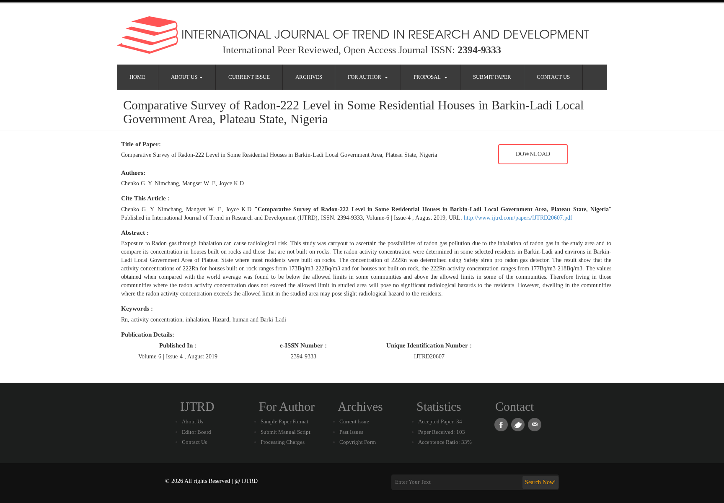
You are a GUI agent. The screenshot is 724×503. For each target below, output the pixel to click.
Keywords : (137, 308)
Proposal (428, 77)
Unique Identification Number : (429, 345)
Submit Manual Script (285, 432)
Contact (514, 406)
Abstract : (135, 232)
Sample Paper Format (284, 421)
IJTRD (197, 406)
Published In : (178, 345)
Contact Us (553, 77)
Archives (308, 77)
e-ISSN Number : (303, 345)
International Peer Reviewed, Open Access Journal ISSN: (361, 49)
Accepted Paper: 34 (440, 421)
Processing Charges (283, 442)
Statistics (438, 406)
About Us (185, 77)
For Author (366, 77)
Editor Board (196, 432)
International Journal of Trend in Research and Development (383, 33)
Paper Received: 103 (441, 432)
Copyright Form (357, 442)
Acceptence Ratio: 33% (445, 442)
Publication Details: (147, 334)
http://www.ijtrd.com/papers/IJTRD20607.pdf (518, 218)
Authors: (133, 172)
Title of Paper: (141, 144)
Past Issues (351, 432)
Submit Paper (492, 77)
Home (137, 77)
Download (533, 154)
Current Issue (249, 77)
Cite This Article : (145, 198)
